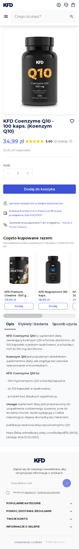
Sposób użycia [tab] (64, 324)
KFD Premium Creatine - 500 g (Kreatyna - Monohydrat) (15, 293)
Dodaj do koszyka (39, 189)
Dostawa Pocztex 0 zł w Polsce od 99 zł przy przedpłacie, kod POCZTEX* (35, 213)
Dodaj (19, 306)
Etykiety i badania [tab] (33, 324)
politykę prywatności (49, 492)
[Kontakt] (65, 4)
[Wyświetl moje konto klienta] (58, 4)
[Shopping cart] (73, 4)
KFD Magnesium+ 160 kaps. (53, 293)
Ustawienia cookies (28, 542)
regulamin (30, 492)
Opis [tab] (10, 324)
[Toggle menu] (5, 16)
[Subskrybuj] (67, 483)
